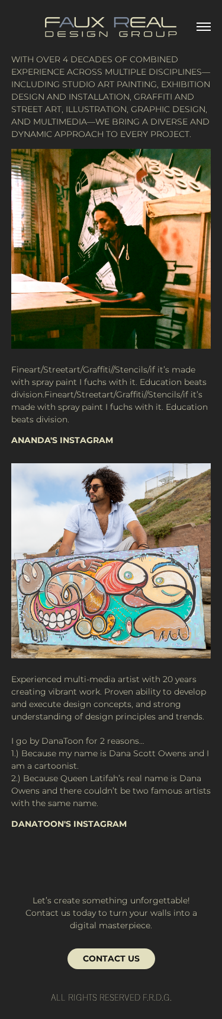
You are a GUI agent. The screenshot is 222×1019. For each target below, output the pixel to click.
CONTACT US (111, 959)
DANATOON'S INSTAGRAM (69, 824)
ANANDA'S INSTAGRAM (62, 440)
